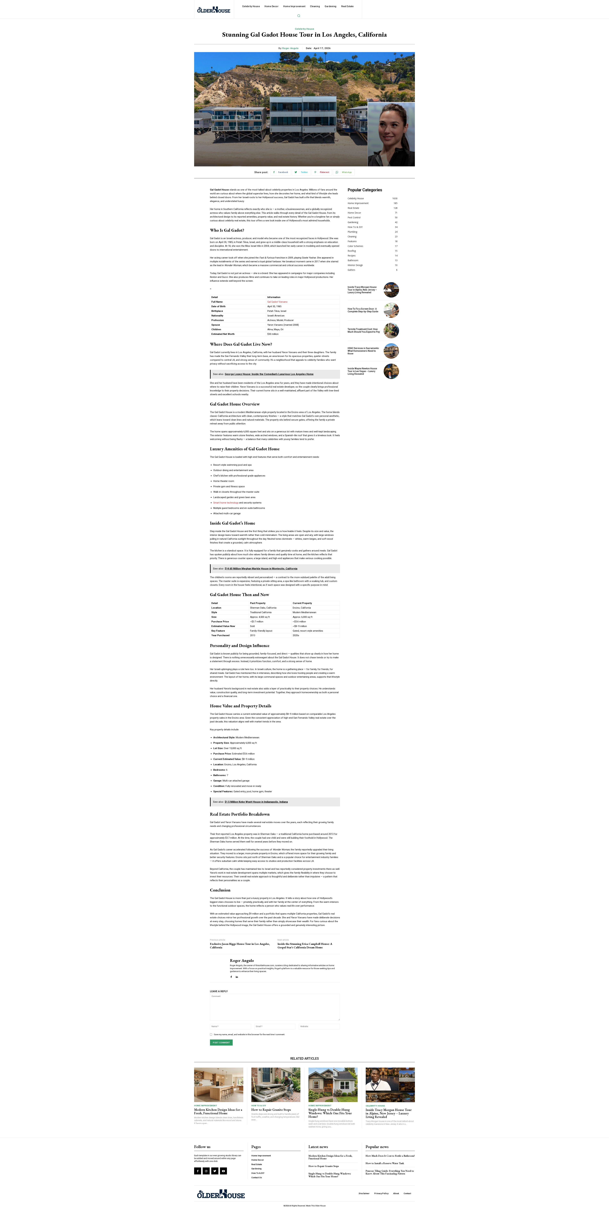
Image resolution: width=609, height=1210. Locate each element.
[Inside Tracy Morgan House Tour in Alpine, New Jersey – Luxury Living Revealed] (391, 290)
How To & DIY (258, 1106)
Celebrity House (304, 28)
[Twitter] (214, 1170)
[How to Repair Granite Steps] (276, 1085)
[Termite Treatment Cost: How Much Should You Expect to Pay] (391, 330)
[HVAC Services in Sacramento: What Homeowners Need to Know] (391, 351)
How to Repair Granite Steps (271, 1110)
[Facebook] (197, 1170)
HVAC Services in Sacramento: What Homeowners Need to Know (363, 351)
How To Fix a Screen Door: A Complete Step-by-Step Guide (363, 310)
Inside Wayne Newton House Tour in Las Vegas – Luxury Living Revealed (362, 371)
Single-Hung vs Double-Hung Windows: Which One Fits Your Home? (330, 1113)
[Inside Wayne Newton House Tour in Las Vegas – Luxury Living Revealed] (391, 371)
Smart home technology (226, 502)
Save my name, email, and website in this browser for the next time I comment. (249, 1034)
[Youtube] (223, 1170)
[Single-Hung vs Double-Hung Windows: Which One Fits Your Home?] (333, 1085)
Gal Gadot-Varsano (277, 301)
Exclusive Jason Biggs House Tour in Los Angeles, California (240, 945)
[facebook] (231, 976)
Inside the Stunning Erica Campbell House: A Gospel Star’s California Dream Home (305, 945)
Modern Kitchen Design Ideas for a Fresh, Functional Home (218, 1111)
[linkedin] (237, 976)
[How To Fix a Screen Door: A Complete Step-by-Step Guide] (391, 310)
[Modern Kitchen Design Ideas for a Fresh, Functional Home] (218, 1085)
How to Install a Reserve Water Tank (385, 1163)
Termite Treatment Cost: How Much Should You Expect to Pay (364, 330)
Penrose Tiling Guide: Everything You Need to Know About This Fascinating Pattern (390, 1172)
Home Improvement (205, 1106)
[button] (299, 16)
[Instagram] (206, 1170)
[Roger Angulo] (217, 968)
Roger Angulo (290, 48)
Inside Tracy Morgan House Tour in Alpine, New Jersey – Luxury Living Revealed (362, 290)
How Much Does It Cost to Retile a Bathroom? (390, 1155)
